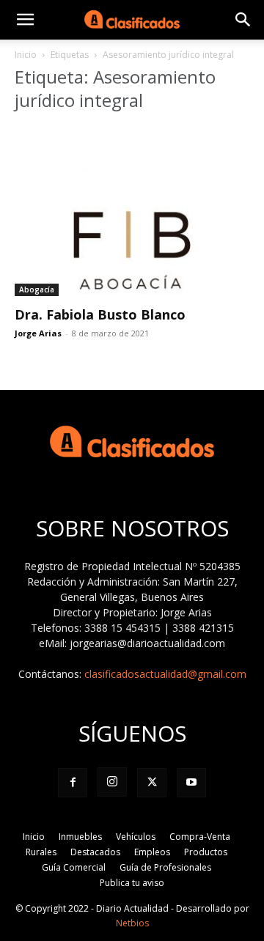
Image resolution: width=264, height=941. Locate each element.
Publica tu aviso (132, 883)
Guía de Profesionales (165, 867)
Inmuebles (80, 836)
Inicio (26, 54)
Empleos (152, 852)
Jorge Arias (38, 333)
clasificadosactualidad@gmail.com (165, 674)
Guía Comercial (74, 867)
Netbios (132, 923)
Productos (205, 852)
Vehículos (135, 836)
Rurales (41, 852)
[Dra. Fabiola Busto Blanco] (132, 211)
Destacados (95, 852)
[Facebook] (72, 782)
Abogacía (36, 289)
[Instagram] (112, 782)
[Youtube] (191, 782)
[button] (24, 20)
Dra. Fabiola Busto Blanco (100, 314)
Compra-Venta (199, 836)
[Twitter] (151, 782)
